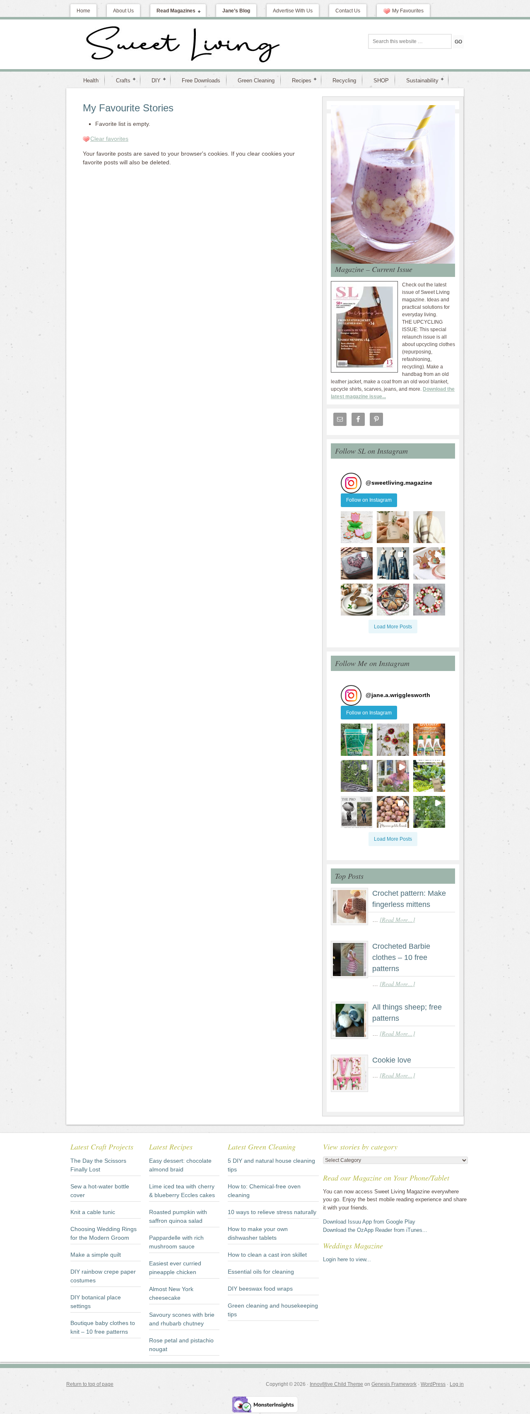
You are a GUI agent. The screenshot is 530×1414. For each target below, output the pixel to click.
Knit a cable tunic (92, 1212)
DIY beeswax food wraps (260, 1288)
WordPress (433, 1384)
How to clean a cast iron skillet (267, 1254)
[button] (357, 527)
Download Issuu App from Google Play (369, 1222)
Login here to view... (347, 1259)
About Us (123, 11)
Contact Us (347, 11)
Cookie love (391, 1060)
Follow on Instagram (369, 500)
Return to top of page (89, 1384)
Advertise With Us (293, 11)
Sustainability (419, 80)
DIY (153, 80)
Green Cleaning (256, 80)
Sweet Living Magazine (138, 44)
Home (83, 11)
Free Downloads (201, 80)
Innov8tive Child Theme (336, 1384)
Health (91, 80)
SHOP (381, 80)
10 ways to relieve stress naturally (272, 1212)
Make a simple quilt (95, 1254)
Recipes (298, 80)
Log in (457, 1384)
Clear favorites (109, 138)
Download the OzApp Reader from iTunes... (375, 1230)
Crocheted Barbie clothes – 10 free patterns (401, 957)
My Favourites (408, 11)
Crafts (119, 80)
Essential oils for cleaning (261, 1271)
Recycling (344, 80)
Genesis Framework (394, 1384)
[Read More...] (397, 919)
